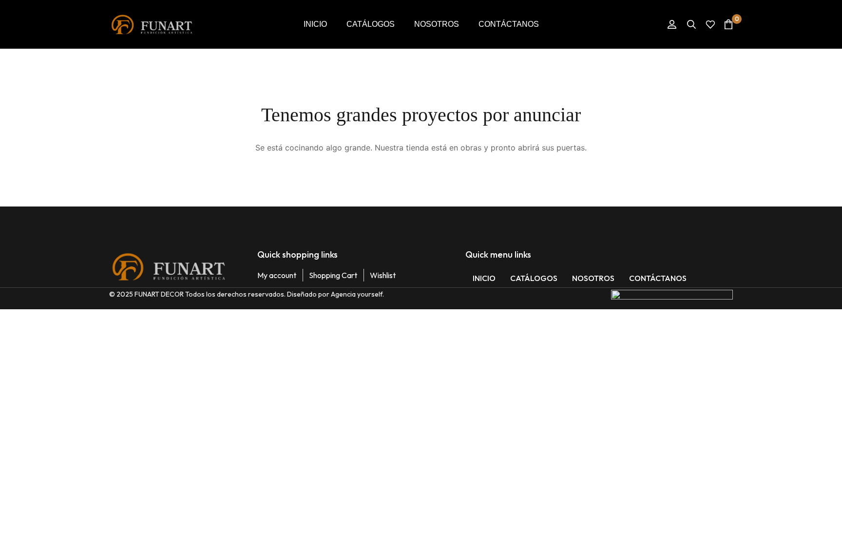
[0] (728, 24)
